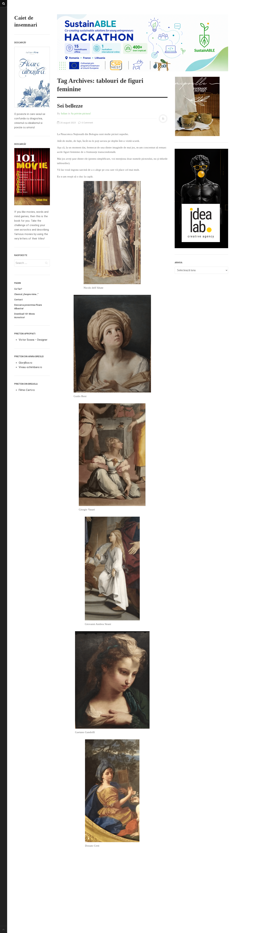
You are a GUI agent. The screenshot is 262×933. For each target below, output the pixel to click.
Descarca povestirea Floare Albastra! (28, 307)
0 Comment (87, 123)
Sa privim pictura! (81, 113)
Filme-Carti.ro (27, 390)
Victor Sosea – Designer (33, 339)
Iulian (64, 113)
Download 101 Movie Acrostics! (24, 316)
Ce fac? (18, 289)
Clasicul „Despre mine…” (26, 294)
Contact (18, 299)
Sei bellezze (70, 106)
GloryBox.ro (25, 362)
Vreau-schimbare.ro (30, 367)
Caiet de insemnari (25, 21)
